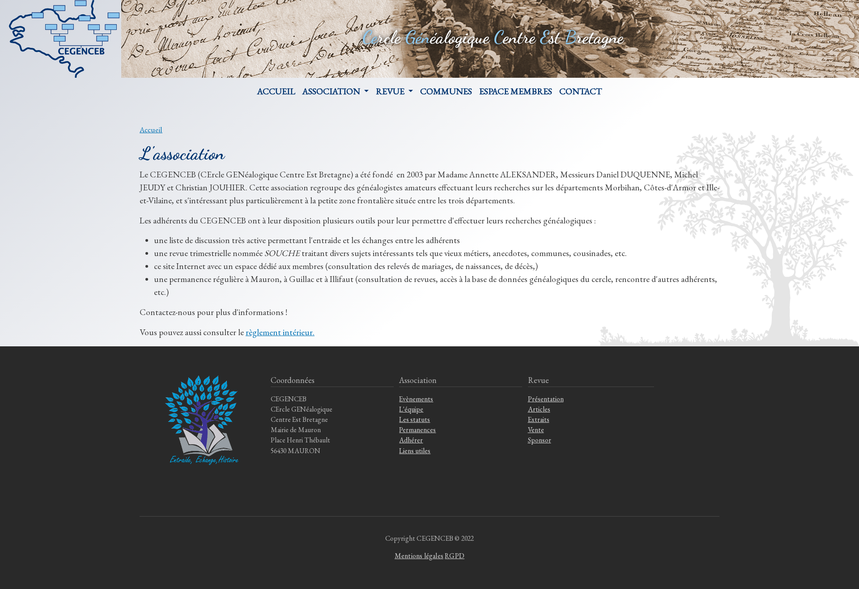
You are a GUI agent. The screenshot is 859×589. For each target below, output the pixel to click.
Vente (536, 429)
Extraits (538, 419)
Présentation (546, 399)
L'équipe (411, 409)
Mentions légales (419, 555)
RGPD (454, 555)
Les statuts (414, 419)
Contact (580, 91)
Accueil (276, 91)
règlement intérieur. (280, 332)
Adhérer (411, 440)
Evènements (416, 399)
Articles (539, 409)
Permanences (417, 429)
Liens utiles (414, 450)
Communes (446, 91)
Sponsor (539, 440)
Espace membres (515, 91)
